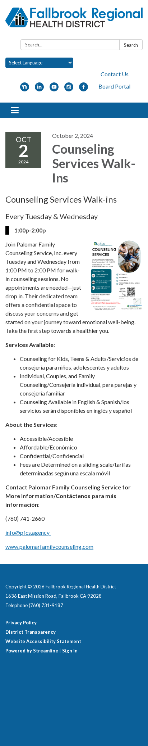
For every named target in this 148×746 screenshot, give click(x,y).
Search (131, 45)
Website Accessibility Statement (43, 641)
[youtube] (54, 89)
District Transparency (30, 632)
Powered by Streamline (31, 651)
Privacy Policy (21, 622)
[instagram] (68, 89)
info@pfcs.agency (28, 532)
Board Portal (114, 86)
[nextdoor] (24, 89)
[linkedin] (39, 89)
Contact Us (115, 74)
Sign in (70, 651)
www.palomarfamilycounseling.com (49, 546)
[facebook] (83, 89)
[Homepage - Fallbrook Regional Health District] (74, 21)
